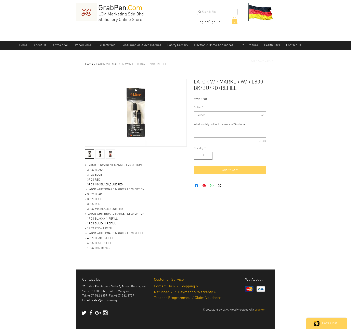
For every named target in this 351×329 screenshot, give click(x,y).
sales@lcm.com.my (104, 300)
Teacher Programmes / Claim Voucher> (187, 298)
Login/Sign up (209, 22)
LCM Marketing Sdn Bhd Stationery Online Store (121, 17)
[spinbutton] (203, 155)
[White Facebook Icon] (91, 313)
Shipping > (189, 286)
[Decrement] (196, 155)
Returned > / (166, 292)
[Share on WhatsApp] (211, 185)
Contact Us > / (167, 286)
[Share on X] (219, 185)
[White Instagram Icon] (105, 313)
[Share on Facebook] (196, 185)
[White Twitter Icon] (84, 313)
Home (89, 64)
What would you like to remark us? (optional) (220, 124)
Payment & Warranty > (197, 292)
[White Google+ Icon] (98, 313)
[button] (235, 20)
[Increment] (209, 155)
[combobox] (230, 115)
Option (198, 107)
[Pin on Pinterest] (204, 185)
